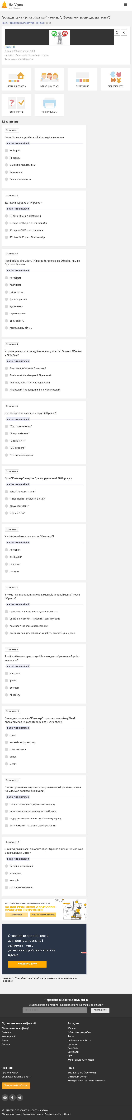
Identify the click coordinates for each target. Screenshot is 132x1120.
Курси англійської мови (81, 1059)
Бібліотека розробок (79, 1032)
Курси (5, 1040)
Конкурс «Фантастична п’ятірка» (86, 1080)
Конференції (8, 1036)
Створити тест (27, 964)
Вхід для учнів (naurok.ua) (82, 1072)
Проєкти (72, 1044)
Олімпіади (73, 1051)
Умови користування (33, 1114)
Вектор (6, 1044)
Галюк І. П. (10, 47)
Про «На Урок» (10, 1072)
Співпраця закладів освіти (16, 1076)
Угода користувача (11, 1114)
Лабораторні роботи (79, 1040)
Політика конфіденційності (58, 1114)
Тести (71, 1036)
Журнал (72, 1028)
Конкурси (73, 1048)
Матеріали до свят (78, 1076)
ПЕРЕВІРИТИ (100, 1010)
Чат (70, 1055)
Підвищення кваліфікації (15, 1028)
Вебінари (6, 1032)
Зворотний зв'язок (16, 1085)
